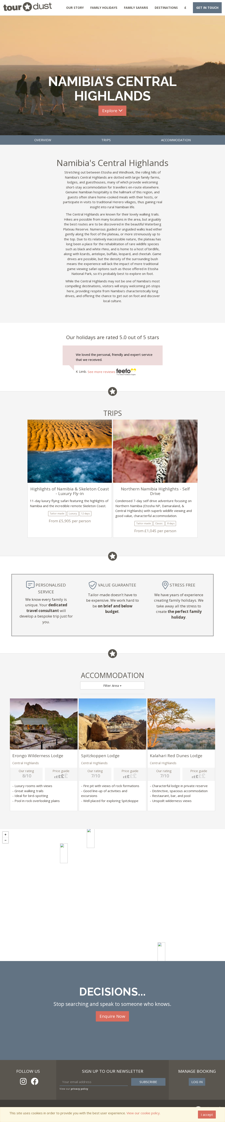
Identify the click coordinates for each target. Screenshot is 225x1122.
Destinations (166, 7)
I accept (207, 1114)
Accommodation (176, 140)
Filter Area (111, 685)
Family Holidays (103, 7)
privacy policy (79, 1088)
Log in (197, 1082)
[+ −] (112, 895)
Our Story (75, 7)
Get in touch (207, 7)
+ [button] (5, 834)
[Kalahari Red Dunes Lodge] (161, 952)
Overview (42, 140)
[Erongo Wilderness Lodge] (90, 838)
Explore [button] (110, 110)
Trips (106, 140)
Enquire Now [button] (112, 1016)
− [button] (5, 840)
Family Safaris (136, 7)
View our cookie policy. (143, 1113)
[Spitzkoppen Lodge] (64, 853)
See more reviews (102, 371)
